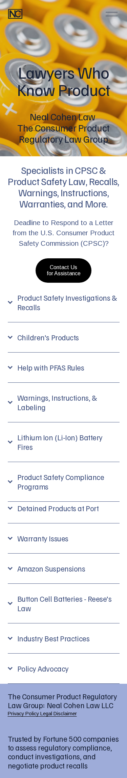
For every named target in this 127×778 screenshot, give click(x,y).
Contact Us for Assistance (64, 270)
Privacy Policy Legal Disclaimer (42, 713)
